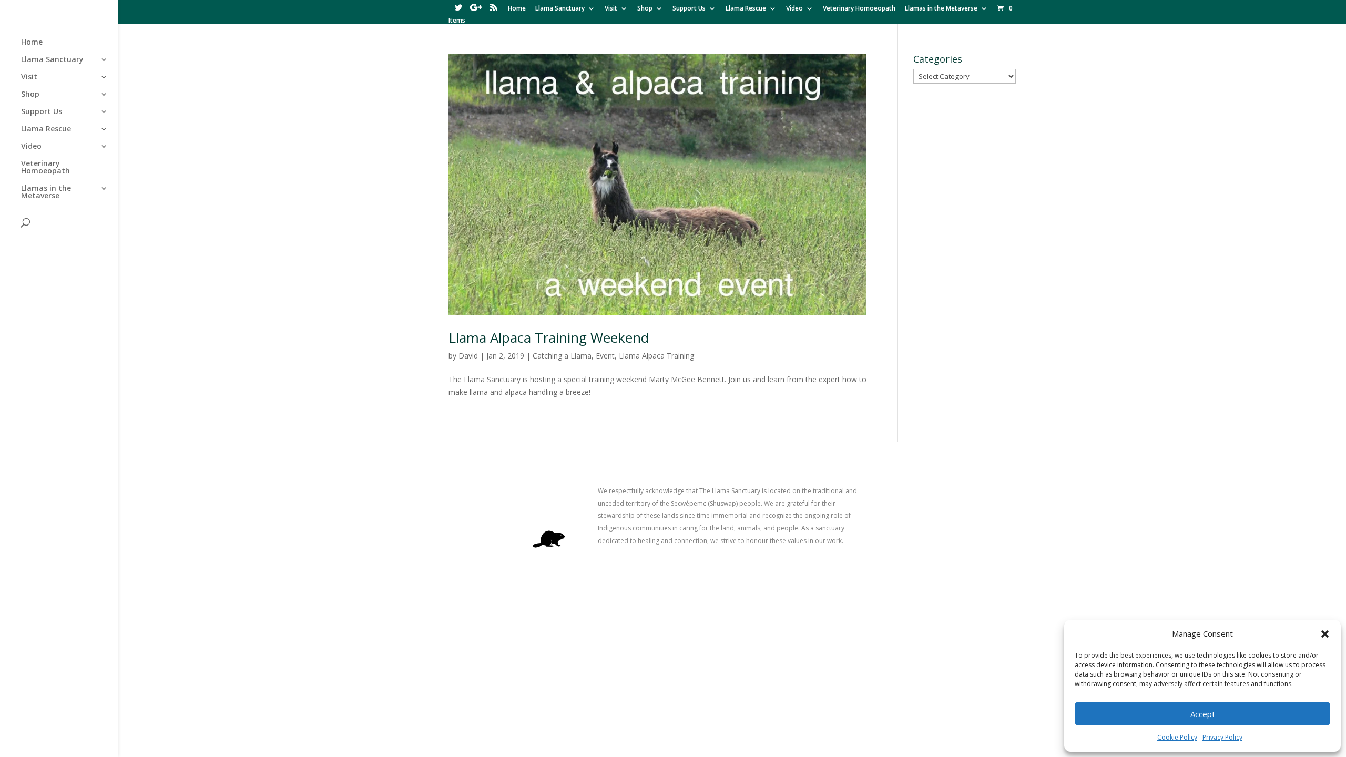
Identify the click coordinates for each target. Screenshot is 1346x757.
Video (794, 9)
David (468, 356)
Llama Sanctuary (560, 9)
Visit (611, 9)
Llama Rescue (746, 9)
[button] (1325, 634)
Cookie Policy (1177, 737)
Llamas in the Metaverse (941, 9)
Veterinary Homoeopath (859, 9)
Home (517, 9)
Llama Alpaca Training (656, 356)
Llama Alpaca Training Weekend (548, 337)
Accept (1202, 714)
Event (605, 356)
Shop (644, 9)
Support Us (689, 9)
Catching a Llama (562, 356)
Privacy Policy (1222, 737)
